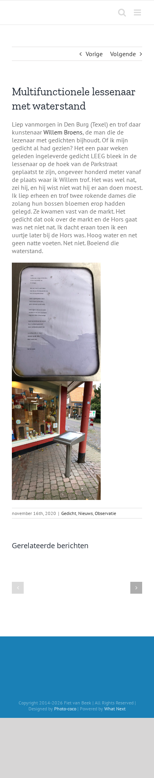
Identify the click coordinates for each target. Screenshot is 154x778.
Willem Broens (63, 132)
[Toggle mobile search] (122, 12)
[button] (18, 588)
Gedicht (68, 513)
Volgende (123, 54)
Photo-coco (65, 709)
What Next (115, 709)
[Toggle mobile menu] (138, 12)
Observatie (105, 513)
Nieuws (85, 513)
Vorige (94, 54)
